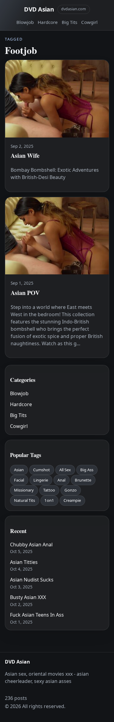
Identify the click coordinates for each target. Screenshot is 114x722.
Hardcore (48, 22)
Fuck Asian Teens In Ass (37, 614)
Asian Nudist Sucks (32, 579)
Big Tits (69, 22)
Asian (19, 469)
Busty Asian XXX (28, 597)
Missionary (24, 490)
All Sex (65, 469)
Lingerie (40, 480)
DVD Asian (39, 9)
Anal (61, 480)
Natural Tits (24, 500)
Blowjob (25, 22)
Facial (19, 480)
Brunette (83, 480)
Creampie (72, 500)
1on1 (49, 500)
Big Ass (86, 469)
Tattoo (49, 490)
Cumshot (41, 469)
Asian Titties (24, 562)
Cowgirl (89, 22)
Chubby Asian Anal (31, 544)
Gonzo (70, 490)
